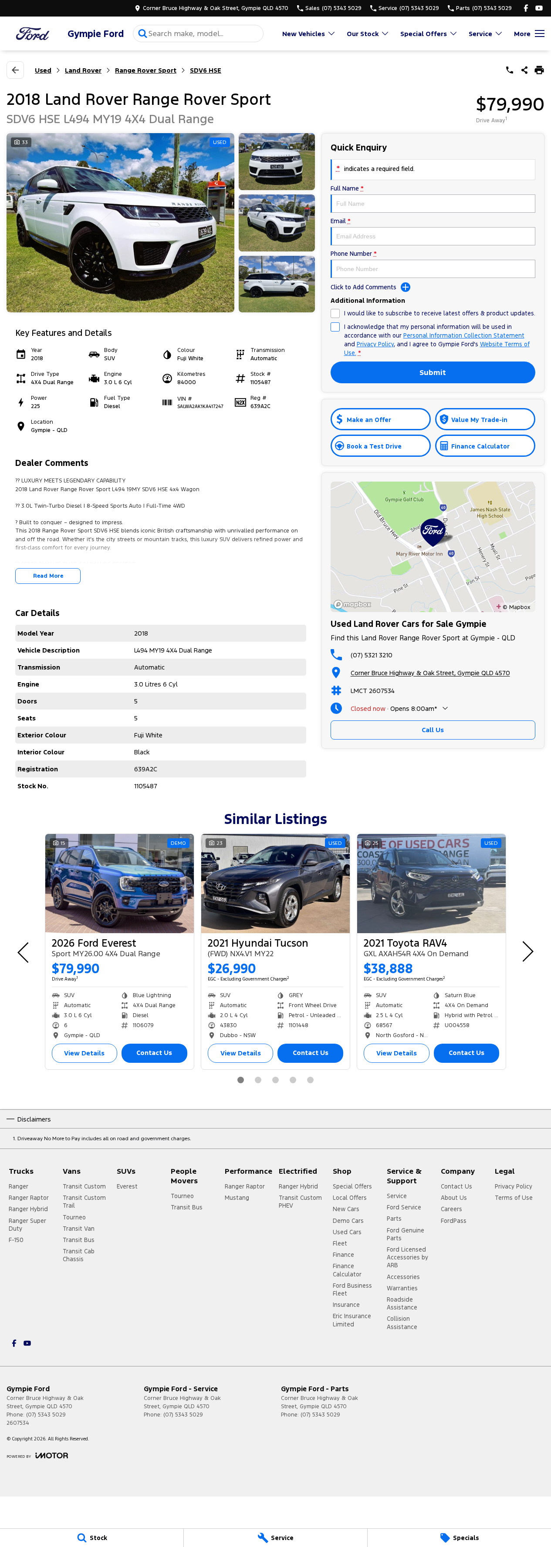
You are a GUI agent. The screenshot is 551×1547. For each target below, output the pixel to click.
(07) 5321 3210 (371, 655)
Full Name (347, 188)
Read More (48, 576)
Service (480, 34)
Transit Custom (84, 1186)
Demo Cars (348, 1221)
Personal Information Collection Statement (463, 335)
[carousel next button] (527, 951)
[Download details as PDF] (539, 70)
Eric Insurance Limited (352, 1320)
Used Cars (347, 1232)
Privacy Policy (375, 344)
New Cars (346, 1209)
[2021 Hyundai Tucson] (275, 883)
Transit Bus (79, 1240)
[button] (161, 222)
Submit (432, 372)
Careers (451, 1209)
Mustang (237, 1198)
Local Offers (350, 1198)
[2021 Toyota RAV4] (431, 883)
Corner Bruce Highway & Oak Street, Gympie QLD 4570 (430, 673)
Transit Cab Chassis (79, 1255)
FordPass (453, 1221)
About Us (454, 1198)
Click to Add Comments (363, 287)
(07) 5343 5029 (46, 1414)
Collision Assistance (402, 1322)
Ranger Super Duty (27, 1224)
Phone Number (354, 254)
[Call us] (509, 70)
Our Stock (363, 34)
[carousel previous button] (24, 951)
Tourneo (74, 1217)
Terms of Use (514, 1198)
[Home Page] (33, 34)
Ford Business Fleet (352, 1289)
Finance (343, 1255)
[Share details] (524, 70)
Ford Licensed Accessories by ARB (407, 1257)
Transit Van (79, 1228)
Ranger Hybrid (28, 1209)
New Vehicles (303, 34)
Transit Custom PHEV (300, 1201)
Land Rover (83, 70)
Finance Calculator (347, 1270)
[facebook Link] (526, 8)
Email (341, 221)
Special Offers (423, 34)
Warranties (402, 1288)
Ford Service (404, 1207)
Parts (394, 1218)
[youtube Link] (539, 8)
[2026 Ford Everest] (119, 883)
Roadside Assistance (402, 1303)
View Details (84, 1053)
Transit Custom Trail (84, 1201)
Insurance (346, 1305)
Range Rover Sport (145, 70)
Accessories (403, 1277)
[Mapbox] (354, 604)
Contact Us (154, 1052)
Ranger (18, 1186)
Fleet (340, 1243)
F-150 (16, 1240)
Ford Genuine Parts (405, 1234)
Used (43, 70)
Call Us (433, 730)
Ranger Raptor (29, 1198)
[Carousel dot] (240, 1080)
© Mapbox (516, 607)
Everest (127, 1186)
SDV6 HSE (205, 70)
